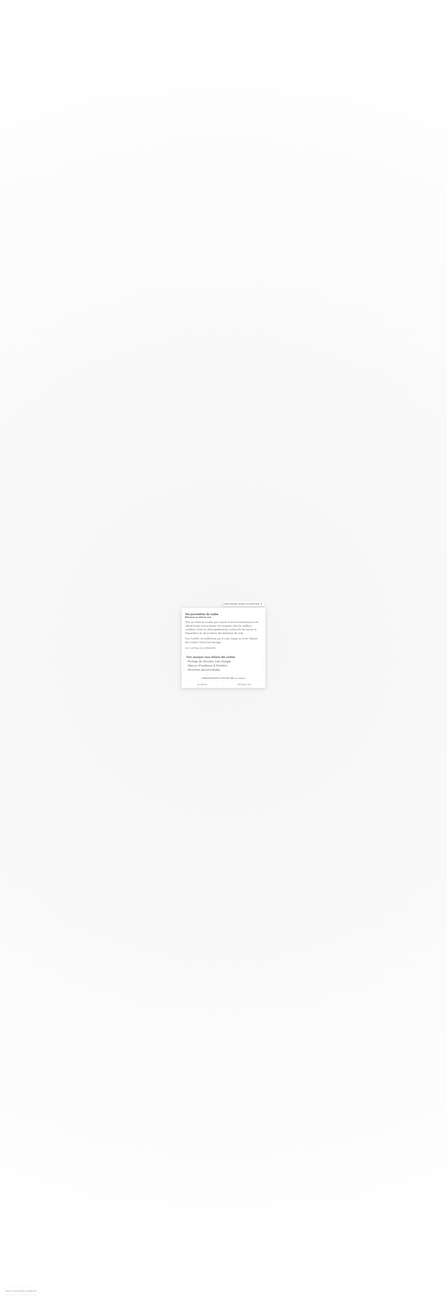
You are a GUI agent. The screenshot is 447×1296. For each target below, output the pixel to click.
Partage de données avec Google (209, 661)
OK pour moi (244, 684)
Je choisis (202, 684)
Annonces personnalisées (204, 669)
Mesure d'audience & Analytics (207, 665)
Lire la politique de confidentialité (200, 647)
